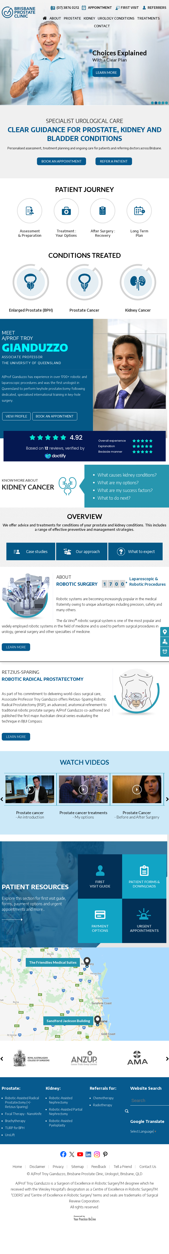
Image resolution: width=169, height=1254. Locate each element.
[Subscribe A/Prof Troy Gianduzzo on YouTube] (80, 1154)
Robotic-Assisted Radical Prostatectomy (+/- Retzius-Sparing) (22, 1102)
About (55, 18)
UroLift (10, 1135)
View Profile (16, 416)
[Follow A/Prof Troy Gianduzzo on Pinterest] (105, 1154)
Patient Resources (35, 887)
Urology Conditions (116, 18)
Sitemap (77, 1166)
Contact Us (148, 1166)
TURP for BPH (14, 1128)
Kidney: (53, 1088)
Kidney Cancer (84, 310)
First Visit (130, 7)
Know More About (28, 484)
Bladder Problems (138, 310)
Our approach (88, 551)
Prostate (72, 18)
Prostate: (11, 1088)
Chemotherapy (103, 1098)
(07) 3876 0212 (68, 7)
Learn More (106, 72)
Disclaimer (37, 1166)
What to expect (141, 551)
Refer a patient (114, 161)
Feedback (99, 1166)
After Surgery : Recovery (103, 233)
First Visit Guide (100, 884)
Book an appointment (61, 161)
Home (44, 19)
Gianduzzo (35, 342)
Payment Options (100, 928)
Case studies (37, 551)
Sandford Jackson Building (68, 1021)
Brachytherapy (15, 1121)
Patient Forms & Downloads (144, 884)
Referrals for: (103, 1088)
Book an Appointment (55, 416)
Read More (39, 921)
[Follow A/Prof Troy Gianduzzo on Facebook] (63, 1154)
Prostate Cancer (31, 310)
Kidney (89, 18)
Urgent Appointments (144, 928)
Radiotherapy (102, 1105)
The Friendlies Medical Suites (53, 962)
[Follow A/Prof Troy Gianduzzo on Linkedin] (88, 1154)
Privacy (58, 1166)
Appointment (100, 7)
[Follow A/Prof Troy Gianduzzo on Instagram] (96, 1154)
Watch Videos (84, 762)
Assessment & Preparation (29, 233)
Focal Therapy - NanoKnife (23, 1114)
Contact (102, 26)
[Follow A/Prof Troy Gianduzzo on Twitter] (71, 1154)
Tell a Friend (123, 1166)
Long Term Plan (139, 233)
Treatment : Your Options (66, 233)
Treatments (148, 18)
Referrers (157, 7)
